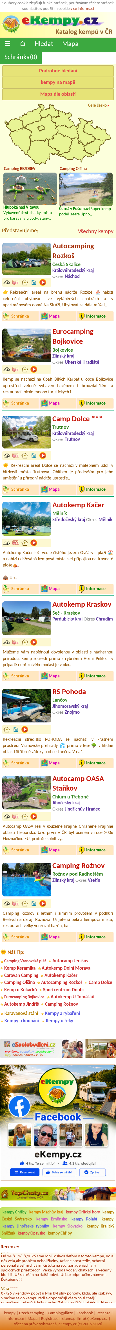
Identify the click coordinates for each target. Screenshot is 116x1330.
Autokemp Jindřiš (21, 1004)
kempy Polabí (84, 1219)
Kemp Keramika (19, 968)
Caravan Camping (21, 975)
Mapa (70, 44)
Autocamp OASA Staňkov (78, 784)
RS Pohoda (69, 692)
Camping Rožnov (78, 866)
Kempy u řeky (59, 1021)
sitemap (68, 1319)
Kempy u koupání (22, 1021)
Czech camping (31, 1313)
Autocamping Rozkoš (73, 251)
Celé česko (97, 106)
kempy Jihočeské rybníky (26, 1226)
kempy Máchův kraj (46, 1212)
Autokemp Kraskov (81, 605)
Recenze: (10, 1247)
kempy (107, 1219)
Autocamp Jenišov (70, 961)
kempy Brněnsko (51, 1219)
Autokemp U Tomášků (72, 997)
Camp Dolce (100, 982)
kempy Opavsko (31, 1233)
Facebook (85, 1313)
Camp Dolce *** (77, 419)
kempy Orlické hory (83, 1212)
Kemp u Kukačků (20, 990)
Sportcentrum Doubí (63, 990)
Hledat (44, 44)
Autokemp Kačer (78, 505)
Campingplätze (60, 1313)
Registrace (49, 1319)
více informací (82, 9)
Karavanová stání (21, 1013)
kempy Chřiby (14, 1212)
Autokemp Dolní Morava (66, 968)
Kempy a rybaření (62, 1013)
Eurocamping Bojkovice (72, 337)
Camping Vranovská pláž (25, 961)
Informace (15, 1319)
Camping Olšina (19, 982)
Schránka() (21, 57)
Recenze (103, 1313)
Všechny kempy (95, 232)
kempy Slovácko (68, 1226)
